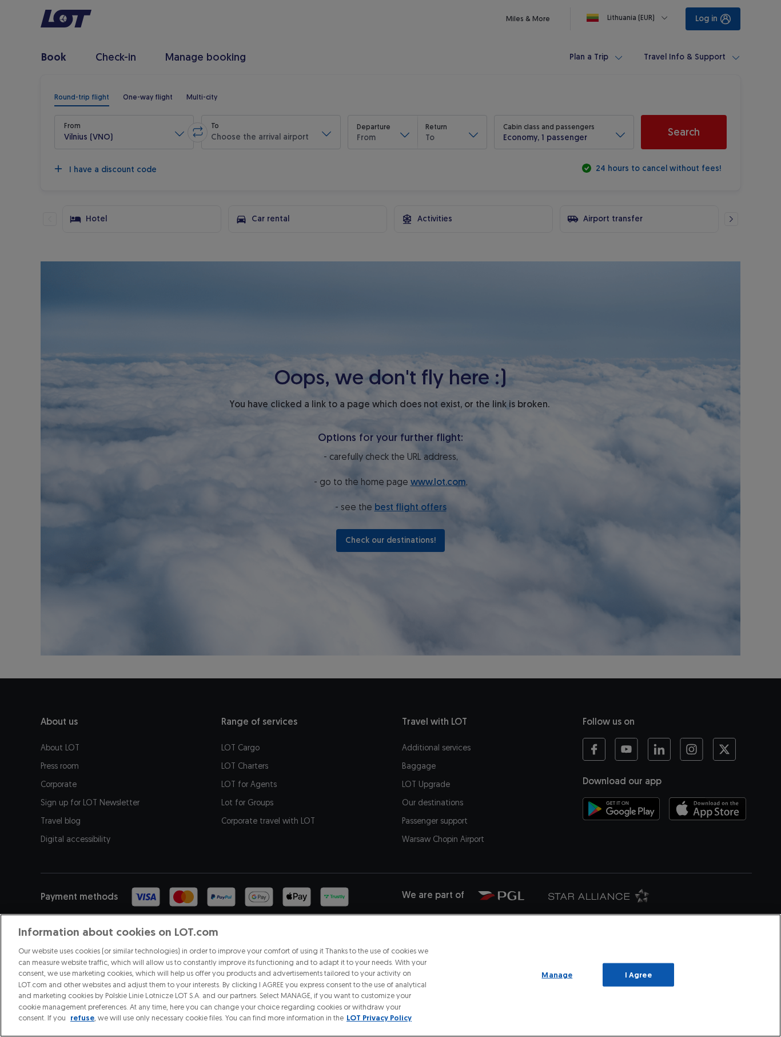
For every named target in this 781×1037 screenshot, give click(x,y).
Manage (556, 974)
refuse (82, 1018)
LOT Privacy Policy (379, 1018)
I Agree (638, 974)
